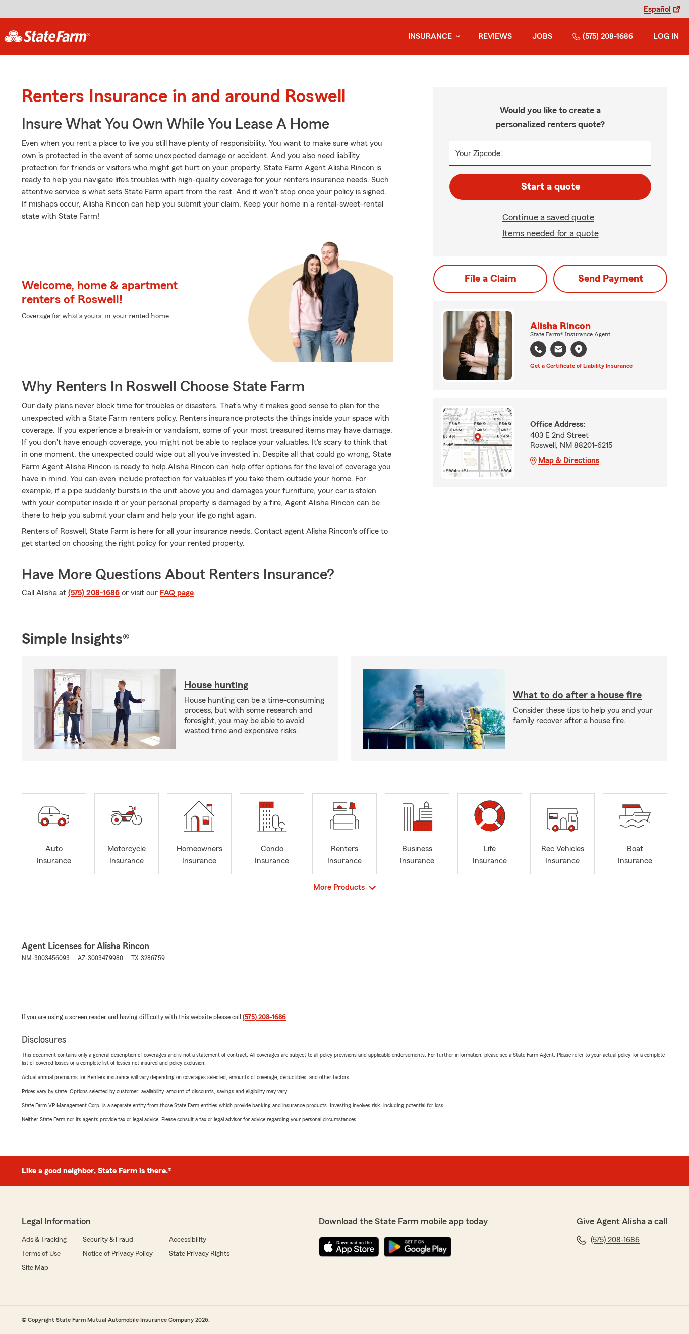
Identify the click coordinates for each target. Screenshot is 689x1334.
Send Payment (610, 279)
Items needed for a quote (550, 233)
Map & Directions (568, 460)
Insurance (430, 36)
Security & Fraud (108, 1239)
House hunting (216, 685)
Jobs (542, 36)
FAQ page (177, 593)
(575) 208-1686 (608, 36)
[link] (47, 36)
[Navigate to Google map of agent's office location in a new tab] (578, 349)
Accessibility (187, 1239)
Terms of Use (41, 1253)
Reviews (495, 36)
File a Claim (490, 279)
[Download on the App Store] (349, 1247)
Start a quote (550, 187)
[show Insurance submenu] (456, 36)
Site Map (35, 1267)
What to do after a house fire (577, 695)
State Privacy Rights (199, 1253)
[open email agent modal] (558, 350)
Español (657, 9)
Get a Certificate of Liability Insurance (581, 366)
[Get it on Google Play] (417, 1247)
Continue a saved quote (548, 217)
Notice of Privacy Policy (118, 1253)
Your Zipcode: (478, 153)
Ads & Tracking (44, 1239)
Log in (666, 36)
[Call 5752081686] (538, 349)
